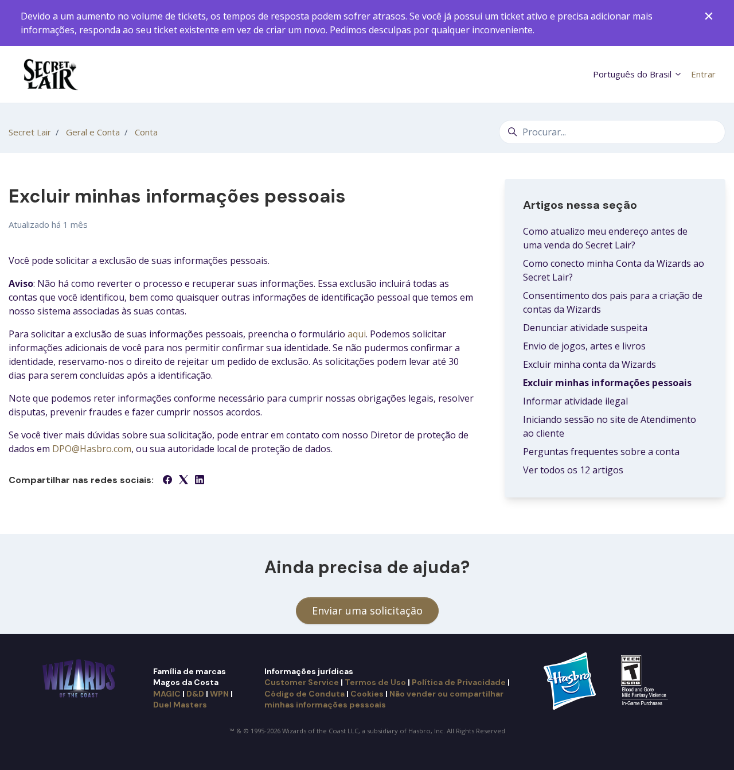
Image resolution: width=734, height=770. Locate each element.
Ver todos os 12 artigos (573, 470)
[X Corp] (183, 481)
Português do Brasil (633, 74)
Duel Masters (180, 704)
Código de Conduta (304, 694)
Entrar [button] (703, 74)
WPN (219, 694)
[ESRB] (646, 680)
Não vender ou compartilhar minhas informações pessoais (383, 699)
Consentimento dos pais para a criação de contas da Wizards (612, 302)
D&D (195, 694)
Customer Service (301, 682)
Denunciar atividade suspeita (585, 327)
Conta (146, 132)
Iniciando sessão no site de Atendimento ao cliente (609, 426)
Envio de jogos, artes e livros (584, 346)
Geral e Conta (93, 132)
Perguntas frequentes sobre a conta (601, 451)
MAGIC (167, 694)
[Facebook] (167, 481)
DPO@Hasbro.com (91, 448)
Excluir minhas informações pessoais (607, 382)
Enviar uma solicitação (367, 610)
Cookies (367, 694)
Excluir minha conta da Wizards (589, 364)
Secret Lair (30, 132)
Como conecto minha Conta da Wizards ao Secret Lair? (613, 270)
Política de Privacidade (459, 682)
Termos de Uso (375, 682)
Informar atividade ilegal (575, 401)
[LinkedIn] (199, 481)
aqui (357, 334)
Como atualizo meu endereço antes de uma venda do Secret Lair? (605, 238)
